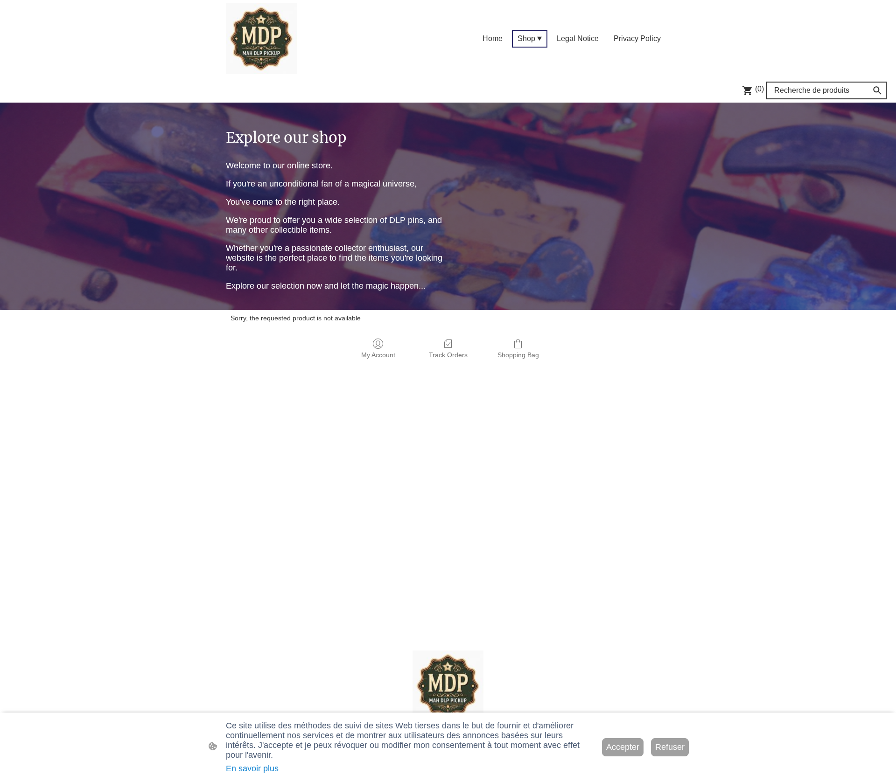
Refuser (670, 747)
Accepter (622, 747)
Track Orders (448, 355)
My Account (378, 355)
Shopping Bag (518, 355)
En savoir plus (252, 768)
